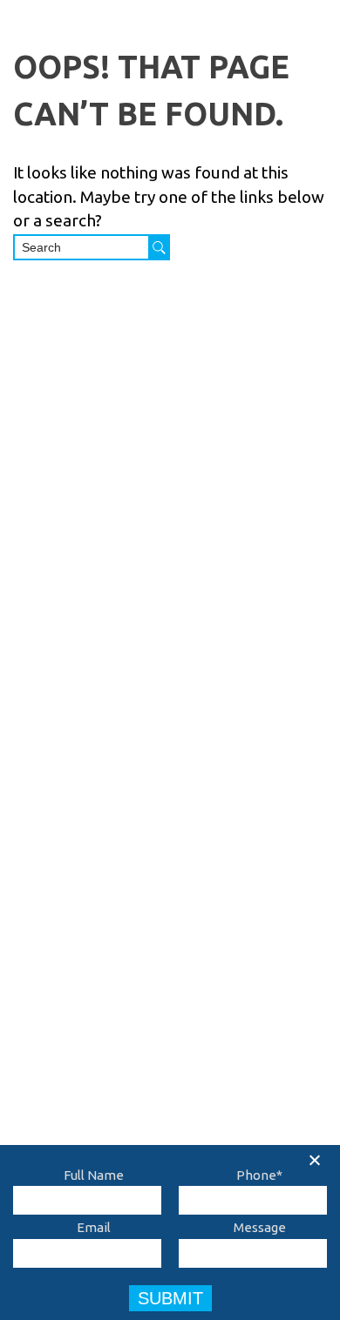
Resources (80, 865)
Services (155, 48)
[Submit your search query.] (159, 247)
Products (66, 48)
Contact (72, 894)
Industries (248, 48)
